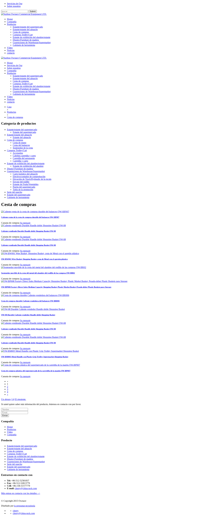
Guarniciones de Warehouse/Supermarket (32, 42)
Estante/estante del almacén (25, 29)
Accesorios (18, 153)
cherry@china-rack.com (26, 488)
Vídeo (10, 432)
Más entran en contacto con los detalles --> (20, 493)
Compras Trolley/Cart (23, 34)
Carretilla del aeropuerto (24, 158)
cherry (16, 510)
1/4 (12, 399)
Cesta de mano (19, 142)
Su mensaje (25, 223)
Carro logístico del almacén (25, 174)
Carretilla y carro (20, 161)
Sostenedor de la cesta (23, 148)
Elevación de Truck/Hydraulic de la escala (32, 179)
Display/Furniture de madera (26, 40)
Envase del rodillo (21, 181)
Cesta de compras (21, 32)
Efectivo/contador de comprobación (29, 176)
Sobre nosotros (14, 6)
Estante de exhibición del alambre (28, 166)
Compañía (11, 434)
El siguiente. (20, 399)
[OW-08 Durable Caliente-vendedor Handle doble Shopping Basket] (33, 309)
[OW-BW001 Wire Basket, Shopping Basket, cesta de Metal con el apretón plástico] (40, 253)
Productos (11, 429)
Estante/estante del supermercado (28, 27)
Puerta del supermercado (24, 187)
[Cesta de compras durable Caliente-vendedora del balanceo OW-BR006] (35, 295)
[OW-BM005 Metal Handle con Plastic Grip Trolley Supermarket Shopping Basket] (40, 351)
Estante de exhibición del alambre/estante (31, 37)
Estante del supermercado (24, 132)
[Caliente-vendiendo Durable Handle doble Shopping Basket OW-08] (33, 225)
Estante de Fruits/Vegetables (25, 184)
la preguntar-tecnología (24, 506)
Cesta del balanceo (21, 145)
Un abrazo (6, 399)
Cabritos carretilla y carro (24, 155)
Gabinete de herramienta (24, 45)
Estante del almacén (22, 137)
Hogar (10, 427)
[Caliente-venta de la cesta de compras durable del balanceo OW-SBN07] (35, 211)
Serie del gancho (14, 192)
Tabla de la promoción (23, 189)
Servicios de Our (14, 3)
